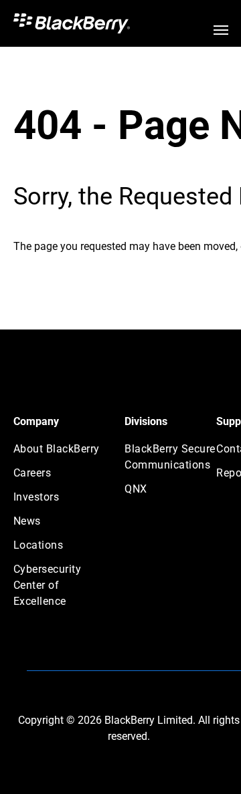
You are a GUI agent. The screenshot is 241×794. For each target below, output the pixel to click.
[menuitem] (61, 453)
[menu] (221, 30)
